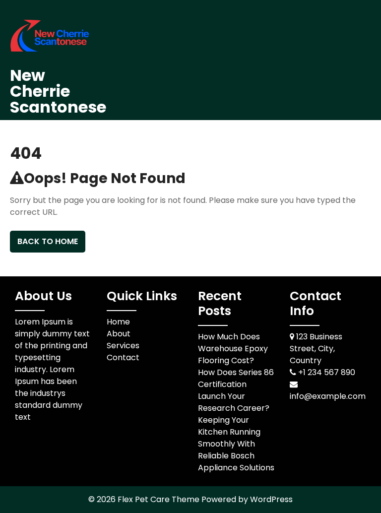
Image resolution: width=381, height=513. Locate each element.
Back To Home (47, 241)
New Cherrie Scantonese (58, 91)
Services (123, 345)
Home (118, 321)
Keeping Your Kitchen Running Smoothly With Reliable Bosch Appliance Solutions (236, 443)
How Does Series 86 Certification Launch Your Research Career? (236, 390)
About (118, 333)
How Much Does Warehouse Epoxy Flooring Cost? (233, 348)
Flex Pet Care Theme (159, 499)
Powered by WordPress (247, 499)
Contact (123, 357)
